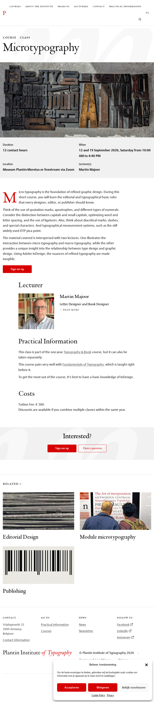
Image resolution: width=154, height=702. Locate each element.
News (82, 624)
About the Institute (39, 6)
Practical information (125, 6)
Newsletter (86, 631)
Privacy (110, 695)
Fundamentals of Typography (83, 364)
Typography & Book (77, 352)
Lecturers (81, 6)
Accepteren (71, 687)
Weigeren (103, 687)
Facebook (123, 624)
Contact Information (16, 640)
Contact (99, 6)
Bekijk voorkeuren (134, 687)
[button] (146, 665)
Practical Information (55, 624)
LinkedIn (122, 631)
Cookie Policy (98, 695)
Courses (15, 6)
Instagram (123, 637)
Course (9, 37)
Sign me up (17, 269)
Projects (63, 6)
